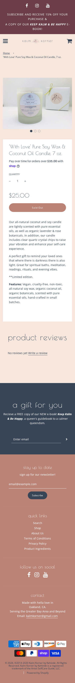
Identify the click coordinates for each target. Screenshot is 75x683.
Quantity (14, 174)
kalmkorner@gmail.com (42, 616)
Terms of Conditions (37, 538)
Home (6, 53)
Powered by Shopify (38, 672)
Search (37, 523)
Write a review (37, 353)
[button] (31, 131)
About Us (37, 533)
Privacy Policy (37, 543)
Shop (37, 528)
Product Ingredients (37, 549)
